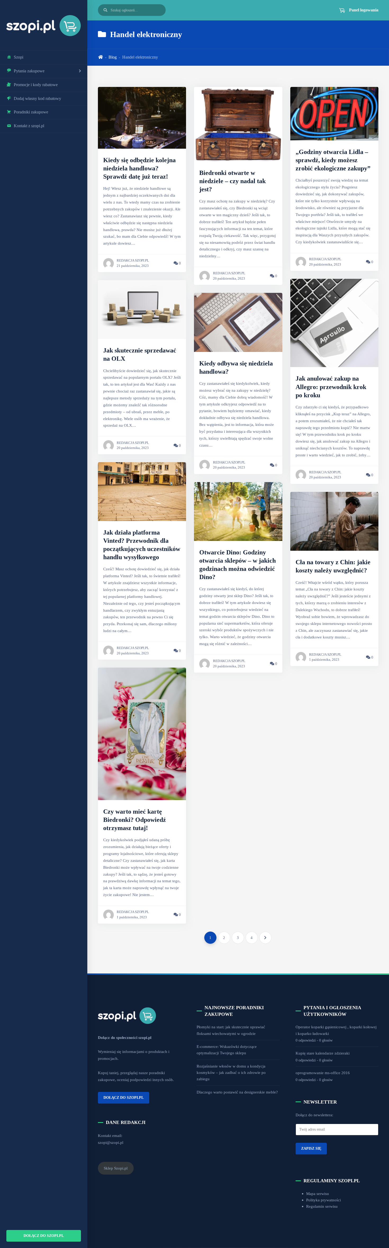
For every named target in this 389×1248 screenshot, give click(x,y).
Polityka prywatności (323, 1200)
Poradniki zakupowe (31, 112)
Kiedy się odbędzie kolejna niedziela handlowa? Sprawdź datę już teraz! (139, 168)
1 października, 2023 (132, 917)
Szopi (18, 57)
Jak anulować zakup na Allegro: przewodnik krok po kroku (331, 386)
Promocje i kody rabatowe (36, 84)
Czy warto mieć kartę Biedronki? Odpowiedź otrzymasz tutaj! (134, 819)
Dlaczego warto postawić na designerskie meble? (237, 1092)
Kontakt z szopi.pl (29, 126)
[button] (355, 10)
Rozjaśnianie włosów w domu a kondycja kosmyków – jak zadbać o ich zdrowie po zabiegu (231, 1072)
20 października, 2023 (133, 448)
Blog (112, 57)
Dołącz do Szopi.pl (123, 1097)
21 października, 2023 (133, 266)
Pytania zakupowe (29, 71)
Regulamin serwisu (322, 1206)
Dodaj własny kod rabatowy (37, 98)
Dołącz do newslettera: (314, 1115)
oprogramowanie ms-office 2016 (323, 1072)
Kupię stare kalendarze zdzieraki (323, 1053)
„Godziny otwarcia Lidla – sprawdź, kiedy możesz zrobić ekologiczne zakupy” (333, 160)
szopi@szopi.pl (110, 1142)
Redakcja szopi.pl (133, 260)
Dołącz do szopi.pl (44, 1235)
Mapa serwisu (317, 1193)
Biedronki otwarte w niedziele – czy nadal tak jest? (232, 181)
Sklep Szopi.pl (116, 1168)
